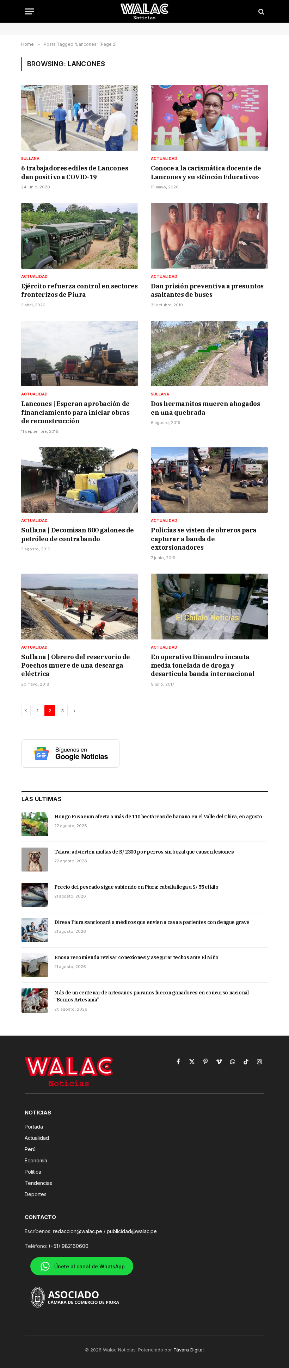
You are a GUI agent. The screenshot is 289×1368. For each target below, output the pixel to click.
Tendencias (38, 1183)
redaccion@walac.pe (77, 1231)
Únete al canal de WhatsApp (89, 1266)
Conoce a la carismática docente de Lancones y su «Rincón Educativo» (206, 172)
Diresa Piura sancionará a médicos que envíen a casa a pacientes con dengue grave (152, 922)
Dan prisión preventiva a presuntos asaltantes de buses (207, 290)
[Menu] (29, 11)
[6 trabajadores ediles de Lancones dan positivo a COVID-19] (79, 118)
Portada (34, 1127)
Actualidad (164, 158)
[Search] (260, 11)
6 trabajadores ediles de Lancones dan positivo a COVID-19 (74, 172)
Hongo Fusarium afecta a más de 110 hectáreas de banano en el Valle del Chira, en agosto (158, 816)
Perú (30, 1149)
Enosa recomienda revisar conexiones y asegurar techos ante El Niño (136, 957)
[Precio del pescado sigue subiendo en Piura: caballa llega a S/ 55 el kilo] (34, 895)
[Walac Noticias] (145, 11)
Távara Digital (188, 1350)
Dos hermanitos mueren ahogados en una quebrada (205, 408)
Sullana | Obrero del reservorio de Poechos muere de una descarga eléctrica (75, 665)
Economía (36, 1160)
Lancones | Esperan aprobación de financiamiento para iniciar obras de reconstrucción (75, 412)
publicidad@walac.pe (132, 1231)
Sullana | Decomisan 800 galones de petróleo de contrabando (77, 534)
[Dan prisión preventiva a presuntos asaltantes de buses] (209, 236)
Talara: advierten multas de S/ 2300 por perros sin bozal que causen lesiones (144, 852)
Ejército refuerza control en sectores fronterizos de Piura (79, 290)
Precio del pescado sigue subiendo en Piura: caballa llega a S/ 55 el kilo (136, 887)
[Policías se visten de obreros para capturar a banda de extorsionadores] (209, 480)
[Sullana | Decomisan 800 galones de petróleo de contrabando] (79, 480)
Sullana (30, 158)
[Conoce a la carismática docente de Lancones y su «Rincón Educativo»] (209, 118)
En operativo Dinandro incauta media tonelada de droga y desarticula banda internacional (202, 665)
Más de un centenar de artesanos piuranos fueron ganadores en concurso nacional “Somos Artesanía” (151, 996)
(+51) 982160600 (68, 1246)
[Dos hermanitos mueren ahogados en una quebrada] (209, 354)
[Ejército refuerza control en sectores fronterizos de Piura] (79, 236)
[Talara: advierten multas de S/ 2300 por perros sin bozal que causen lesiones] (34, 860)
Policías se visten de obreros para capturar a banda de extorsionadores (204, 538)
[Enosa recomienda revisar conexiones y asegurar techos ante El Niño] (34, 965)
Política (33, 1172)
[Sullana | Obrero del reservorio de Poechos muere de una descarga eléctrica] (79, 606)
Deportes (36, 1194)
